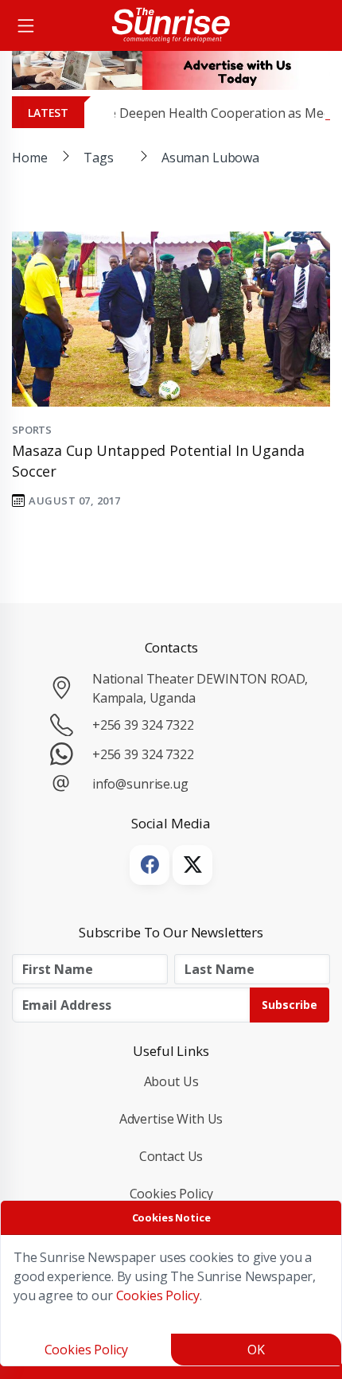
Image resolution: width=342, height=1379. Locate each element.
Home (29, 157)
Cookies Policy (171, 1193)
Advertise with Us (171, 1119)
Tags (98, 157)
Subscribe (289, 1004)
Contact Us (171, 1156)
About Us (171, 1081)
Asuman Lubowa (210, 157)
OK (256, 1349)
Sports (32, 430)
